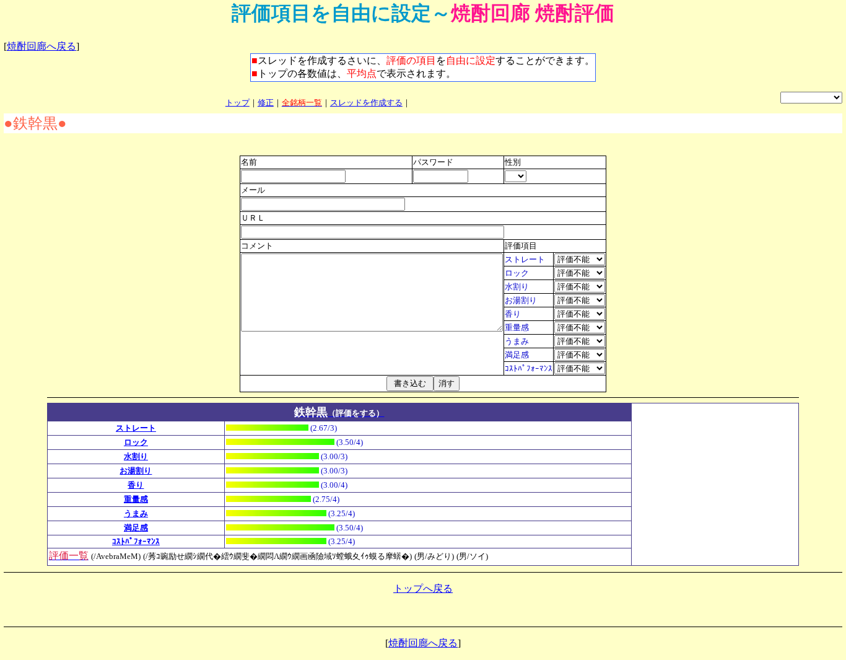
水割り (136, 456)
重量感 (136, 499)
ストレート (136, 428)
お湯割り (136, 470)
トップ (237, 102)
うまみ (136, 513)
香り (136, 485)
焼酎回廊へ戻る (41, 46)
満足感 (136, 527)
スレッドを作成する (366, 102)
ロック (136, 442)
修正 (266, 102)
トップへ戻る (423, 588)
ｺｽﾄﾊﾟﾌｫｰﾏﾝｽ (136, 541)
